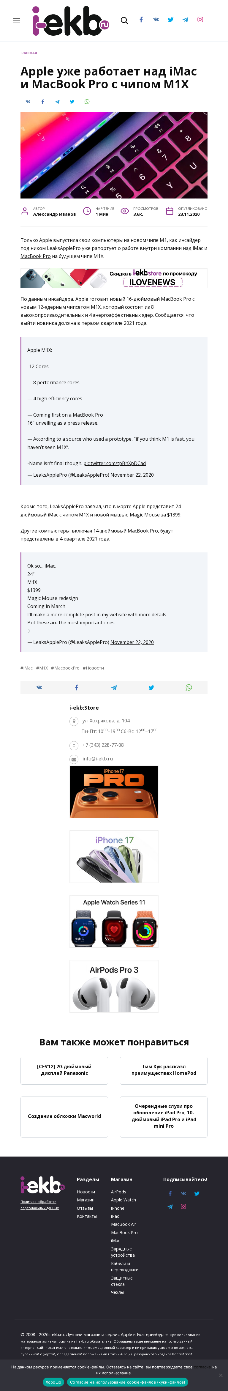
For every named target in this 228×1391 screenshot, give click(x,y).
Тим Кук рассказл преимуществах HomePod (164, 1069)
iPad (115, 1216)
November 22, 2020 (132, 475)
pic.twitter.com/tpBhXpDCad (114, 463)
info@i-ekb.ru (98, 758)
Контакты (87, 1216)
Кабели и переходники (125, 1267)
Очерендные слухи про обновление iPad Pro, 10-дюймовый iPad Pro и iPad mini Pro (164, 1116)
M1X (43, 668)
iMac (28, 668)
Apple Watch (123, 1200)
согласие (202, 1367)
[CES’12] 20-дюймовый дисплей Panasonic (64, 1069)
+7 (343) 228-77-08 (103, 745)
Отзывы (85, 1208)
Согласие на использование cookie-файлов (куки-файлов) (127, 1382)
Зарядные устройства (123, 1252)
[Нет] (221, 1375)
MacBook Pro (35, 256)
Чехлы (117, 1292)
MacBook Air (123, 1224)
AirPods (118, 1192)
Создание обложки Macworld (64, 1116)
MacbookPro (66, 668)
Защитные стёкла (122, 1281)
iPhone (117, 1208)
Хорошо (53, 1382)
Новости (95, 668)
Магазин (85, 1200)
